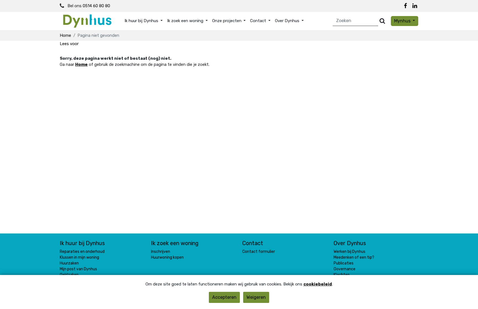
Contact (252, 243)
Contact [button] (258, 20)
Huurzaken (69, 263)
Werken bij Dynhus (349, 251)
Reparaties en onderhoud (82, 251)
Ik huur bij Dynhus (82, 243)
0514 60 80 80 (96, 5)
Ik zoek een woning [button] (185, 20)
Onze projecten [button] (227, 20)
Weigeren (256, 297)
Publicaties (344, 263)
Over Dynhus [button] (287, 20)
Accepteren (224, 297)
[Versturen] (382, 21)
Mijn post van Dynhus (78, 269)
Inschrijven (160, 251)
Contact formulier (258, 251)
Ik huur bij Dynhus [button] (141, 20)
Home (65, 35)
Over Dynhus (350, 243)
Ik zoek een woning (175, 243)
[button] (69, 43)
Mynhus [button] (403, 21)
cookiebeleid (317, 284)
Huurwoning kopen (167, 257)
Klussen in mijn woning (79, 257)
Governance (344, 269)
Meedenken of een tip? (354, 257)
